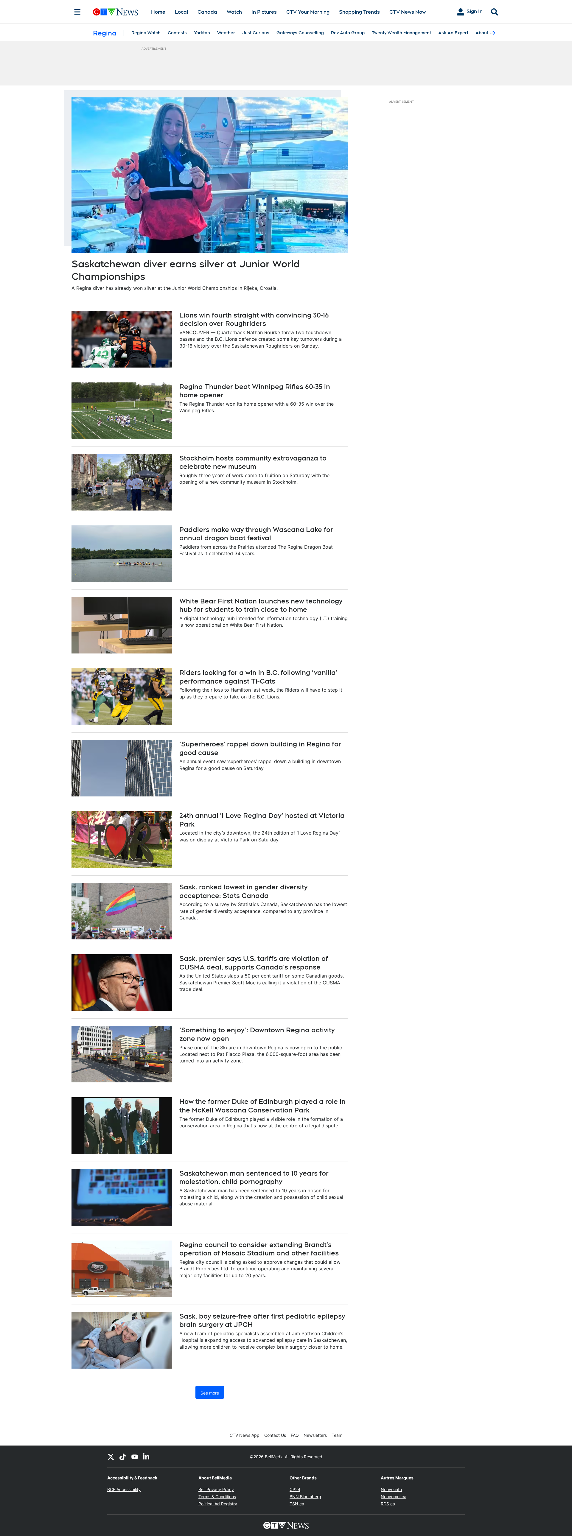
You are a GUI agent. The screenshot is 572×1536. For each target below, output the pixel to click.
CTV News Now (407, 12)
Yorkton (202, 32)
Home (158, 12)
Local (181, 12)
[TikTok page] (122, 1456)
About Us (485, 32)
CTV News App (244, 1435)
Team (337, 1435)
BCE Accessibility (124, 1489)
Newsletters (315, 1435)
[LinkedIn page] (146, 1456)
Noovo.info (391, 1489)
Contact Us (275, 1435)
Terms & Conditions (217, 1496)
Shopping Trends (359, 12)
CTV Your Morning (307, 12)
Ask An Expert (453, 32)
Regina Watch (146, 32)
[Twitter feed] (110, 1456)
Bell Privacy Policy (216, 1489)
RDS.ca (388, 1503)
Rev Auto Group (348, 32)
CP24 (295, 1489)
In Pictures (264, 12)
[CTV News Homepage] (115, 11)
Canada (207, 12)
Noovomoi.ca (393, 1496)
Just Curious (255, 32)
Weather (226, 32)
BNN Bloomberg (305, 1496)
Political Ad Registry (217, 1503)
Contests (177, 32)
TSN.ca (297, 1503)
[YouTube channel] (134, 1456)
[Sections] (77, 12)
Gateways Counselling (300, 32)
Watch (234, 12)
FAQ (295, 1435)
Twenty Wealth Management (401, 32)
